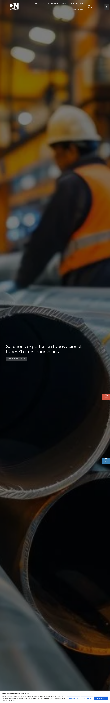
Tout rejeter (87, 698)
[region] (55, 697)
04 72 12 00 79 (91, 7)
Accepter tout (101, 698)
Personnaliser (73, 698)
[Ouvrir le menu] (107, 7)
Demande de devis (15, 359)
